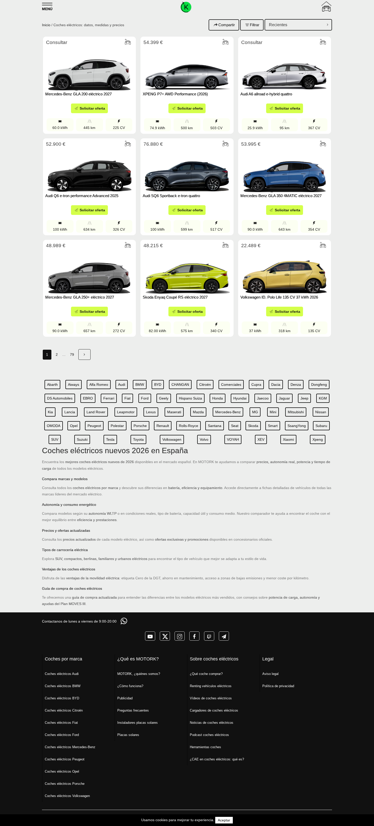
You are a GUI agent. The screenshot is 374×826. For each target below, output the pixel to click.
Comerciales (231, 384)
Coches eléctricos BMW (62, 686)
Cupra (256, 384)
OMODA (53, 426)
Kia (50, 412)
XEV (260, 439)
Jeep (304, 398)
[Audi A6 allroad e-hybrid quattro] (284, 68)
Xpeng (317, 439)
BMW (139, 384)
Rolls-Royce (188, 426)
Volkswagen (171, 439)
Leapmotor (126, 412)
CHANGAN (180, 384)
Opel (74, 426)
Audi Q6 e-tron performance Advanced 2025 (81, 196)
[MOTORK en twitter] (165, 636)
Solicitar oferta (92, 108)
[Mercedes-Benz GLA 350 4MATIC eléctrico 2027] (284, 169)
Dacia (275, 384)
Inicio (46, 25)
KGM (323, 398)
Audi (121, 384)
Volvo (204, 439)
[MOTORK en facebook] (194, 636)
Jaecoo (263, 398)
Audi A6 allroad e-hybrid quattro (266, 94)
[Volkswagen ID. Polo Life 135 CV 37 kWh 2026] (284, 271)
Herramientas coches (205, 747)
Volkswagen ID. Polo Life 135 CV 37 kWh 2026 (279, 297)
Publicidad (125, 698)
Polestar (117, 426)
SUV (54, 439)
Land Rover (96, 412)
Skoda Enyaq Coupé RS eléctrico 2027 (175, 297)
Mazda (198, 412)
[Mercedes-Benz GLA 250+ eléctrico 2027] (89, 271)
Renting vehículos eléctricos (211, 686)
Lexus (151, 412)
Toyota (138, 439)
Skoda (253, 426)
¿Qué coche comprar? (206, 674)
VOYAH (233, 439)
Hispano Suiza (190, 398)
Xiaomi (288, 439)
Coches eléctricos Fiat (61, 723)
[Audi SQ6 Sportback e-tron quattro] (186, 169)
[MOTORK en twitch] (209, 636)
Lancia (69, 412)
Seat (234, 426)
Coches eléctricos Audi (62, 674)
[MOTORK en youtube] (150, 636)
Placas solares (128, 735)
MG (255, 412)
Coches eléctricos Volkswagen (67, 796)
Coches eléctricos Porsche (64, 784)
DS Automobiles (60, 398)
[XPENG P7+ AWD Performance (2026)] (186, 68)
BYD (157, 384)
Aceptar (224, 820)
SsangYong (296, 426)
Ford (145, 398)
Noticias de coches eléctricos (211, 723)
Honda (217, 398)
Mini (273, 412)
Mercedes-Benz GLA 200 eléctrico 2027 (78, 94)
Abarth (52, 384)
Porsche (140, 426)
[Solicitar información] (124, 621)
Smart (273, 426)
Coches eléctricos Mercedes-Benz (70, 747)
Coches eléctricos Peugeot (64, 759)
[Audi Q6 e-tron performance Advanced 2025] (89, 169)
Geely (163, 398)
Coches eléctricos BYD (62, 698)
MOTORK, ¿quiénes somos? (138, 674)
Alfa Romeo (98, 384)
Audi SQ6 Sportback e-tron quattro (171, 196)
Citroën (205, 384)
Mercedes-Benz (228, 412)
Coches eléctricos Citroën (64, 710)
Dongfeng (319, 384)
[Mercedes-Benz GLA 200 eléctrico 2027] (89, 68)
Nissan (320, 412)
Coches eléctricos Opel (62, 771)
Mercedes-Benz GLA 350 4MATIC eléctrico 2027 (281, 196)
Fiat (127, 398)
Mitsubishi (296, 412)
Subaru (321, 426)
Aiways (73, 384)
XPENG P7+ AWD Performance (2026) (176, 94)
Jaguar (284, 398)
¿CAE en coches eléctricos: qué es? (217, 759)
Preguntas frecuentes (133, 710)
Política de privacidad (278, 686)
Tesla (110, 439)
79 (72, 354)
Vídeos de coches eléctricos (211, 698)
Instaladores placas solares (137, 723)
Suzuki (82, 439)
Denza (296, 384)
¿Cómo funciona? (130, 686)
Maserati (174, 412)
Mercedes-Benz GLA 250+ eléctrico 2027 (79, 297)
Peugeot (94, 426)
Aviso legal (270, 674)
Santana (214, 426)
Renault (162, 426)
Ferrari (108, 398)
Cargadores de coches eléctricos (214, 710)
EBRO (88, 398)
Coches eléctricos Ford (62, 735)
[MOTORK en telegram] (224, 636)
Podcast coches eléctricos (209, 735)
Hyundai (240, 398)
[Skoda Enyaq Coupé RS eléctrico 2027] (186, 271)
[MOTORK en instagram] (180, 636)
